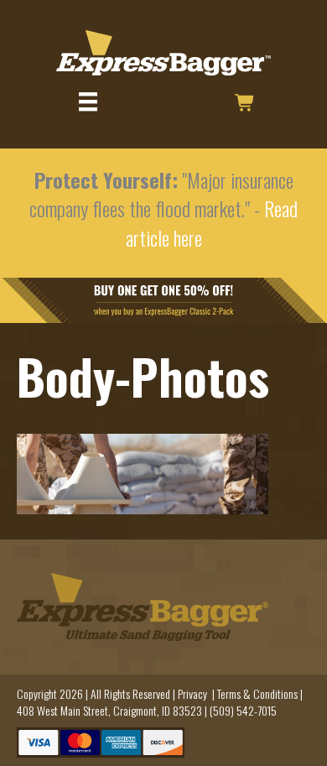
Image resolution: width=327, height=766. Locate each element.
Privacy (192, 693)
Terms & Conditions (257, 693)
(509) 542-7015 (243, 710)
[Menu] (88, 102)
